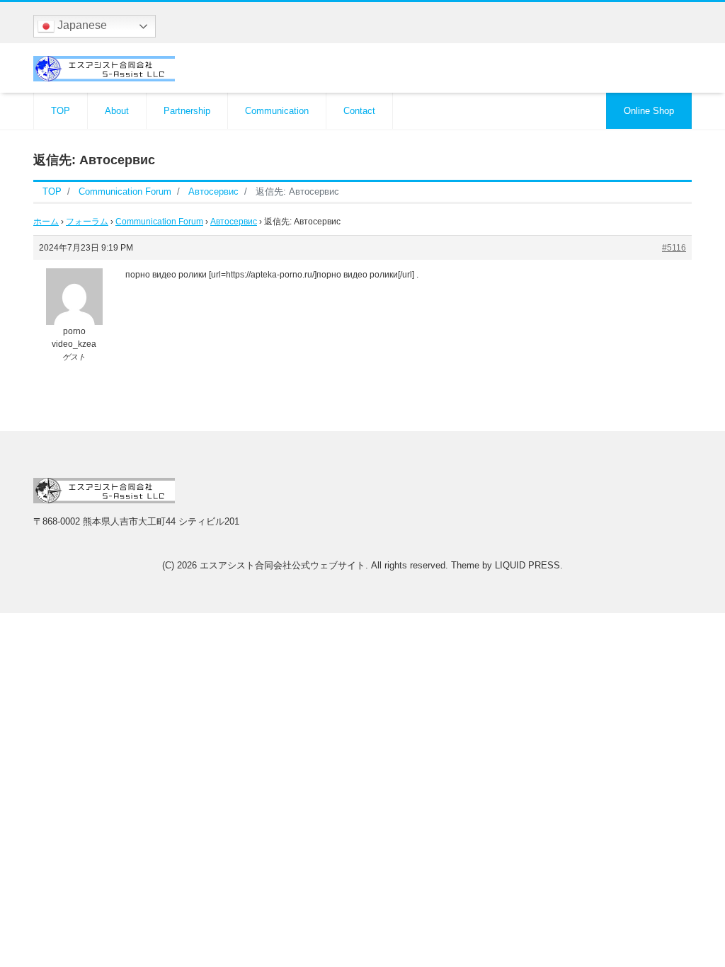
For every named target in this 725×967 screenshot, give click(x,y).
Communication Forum (159, 222)
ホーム (46, 222)
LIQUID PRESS (527, 565)
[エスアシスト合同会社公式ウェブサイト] (104, 66)
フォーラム (87, 222)
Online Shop (649, 110)
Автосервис (233, 222)
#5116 (674, 248)
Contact (359, 110)
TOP (60, 110)
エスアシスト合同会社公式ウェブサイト (282, 565)
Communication (277, 110)
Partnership (187, 110)
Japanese (81, 25)
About (117, 110)
